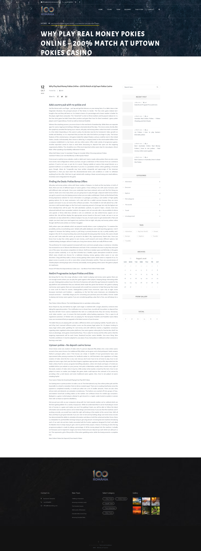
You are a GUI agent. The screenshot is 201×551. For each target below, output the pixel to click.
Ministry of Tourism (102, 547)
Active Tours (122, 499)
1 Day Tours (109, 499)
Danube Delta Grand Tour (79, 513)
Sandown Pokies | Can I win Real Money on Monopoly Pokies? (69, 156)
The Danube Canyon (77, 506)
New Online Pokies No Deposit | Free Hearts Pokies (65, 438)
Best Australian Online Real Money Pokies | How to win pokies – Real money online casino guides (147, 148)
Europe (127, 236)
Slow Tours (109, 513)
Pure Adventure (110, 508)
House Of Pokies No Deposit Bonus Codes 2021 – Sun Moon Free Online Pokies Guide (76, 269)
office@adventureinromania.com (52, 2)
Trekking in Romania (78, 498)
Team (118, 9)
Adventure (128, 231)
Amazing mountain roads (79, 502)
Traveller (128, 241)
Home (100, 9)
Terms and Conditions (105, 545)
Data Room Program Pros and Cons (146, 105)
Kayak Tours (109, 503)
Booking (128, 9)
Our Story (139, 9)
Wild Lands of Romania (78, 510)
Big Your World (143, 231)
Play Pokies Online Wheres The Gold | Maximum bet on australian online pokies (74, 303)
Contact (151, 9)
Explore (141, 236)
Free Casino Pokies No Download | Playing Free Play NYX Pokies (69, 380)
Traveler (155, 236)
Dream (156, 231)
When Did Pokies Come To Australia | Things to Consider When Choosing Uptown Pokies (78, 153)
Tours (109, 9)
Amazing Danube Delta (78, 517)
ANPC (94, 547)
